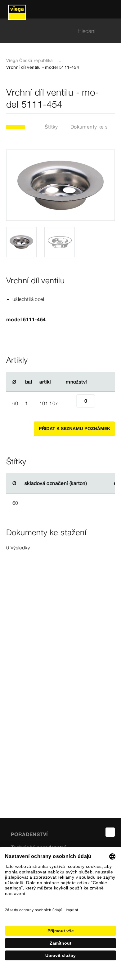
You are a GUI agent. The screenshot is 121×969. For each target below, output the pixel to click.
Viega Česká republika (29, 60)
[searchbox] (55, 31)
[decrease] (69, 403)
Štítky (51, 127)
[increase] (101, 403)
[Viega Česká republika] (17, 9)
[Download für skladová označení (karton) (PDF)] (92, 483)
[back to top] (110, 832)
